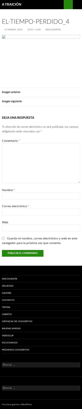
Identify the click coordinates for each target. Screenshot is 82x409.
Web (5, 222)
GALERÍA (6, 293)
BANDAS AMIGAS (11, 328)
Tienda (6, 307)
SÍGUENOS (8, 286)
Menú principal (77, 4)
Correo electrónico (15, 206)
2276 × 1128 (34, 29)
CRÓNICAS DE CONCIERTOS (17, 321)
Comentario (11, 140)
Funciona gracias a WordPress (17, 404)
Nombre (8, 190)
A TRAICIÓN (11, 4)
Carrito (7, 314)
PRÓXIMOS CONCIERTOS (15, 350)
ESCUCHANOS (10, 342)
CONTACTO (8, 300)
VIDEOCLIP (8, 335)
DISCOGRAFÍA (53, 29)
